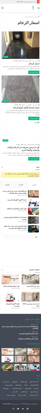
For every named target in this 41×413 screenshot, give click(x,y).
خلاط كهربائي (28, 388)
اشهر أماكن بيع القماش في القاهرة (16, 208)
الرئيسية (35, 17)
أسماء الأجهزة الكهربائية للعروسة (16, 200)
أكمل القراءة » (34, 72)
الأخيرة (21, 185)
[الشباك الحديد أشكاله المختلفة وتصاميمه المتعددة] (33, 220)
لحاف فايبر (15, 391)
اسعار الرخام (34, 63)
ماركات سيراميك (22, 395)
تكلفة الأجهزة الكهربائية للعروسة (27, 1)
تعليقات (7, 185)
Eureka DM (6, 404)
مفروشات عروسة (10, 395)
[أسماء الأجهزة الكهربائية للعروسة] (33, 202)
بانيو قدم (36, 388)
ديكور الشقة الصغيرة (17, 388)
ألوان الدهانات (23, 381)
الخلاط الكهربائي (34, 385)
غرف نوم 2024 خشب (32, 286)
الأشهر (34, 185)
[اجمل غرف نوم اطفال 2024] (33, 351)
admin (36, 144)
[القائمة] (2, 8)
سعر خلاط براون (34, 391)
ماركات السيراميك (33, 395)
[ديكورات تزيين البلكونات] (7, 367)
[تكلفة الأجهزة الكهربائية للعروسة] (10, 297)
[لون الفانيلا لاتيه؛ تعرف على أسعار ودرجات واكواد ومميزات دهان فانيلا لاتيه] (33, 193)
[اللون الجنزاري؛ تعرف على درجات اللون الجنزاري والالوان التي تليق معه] (33, 229)
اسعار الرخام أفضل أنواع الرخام (26, 107)
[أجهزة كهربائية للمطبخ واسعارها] (33, 367)
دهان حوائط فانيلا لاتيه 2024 (11, 286)
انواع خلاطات (18, 385)
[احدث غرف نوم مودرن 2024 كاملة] (30, 297)
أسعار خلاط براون (34, 381)
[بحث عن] (39, 8)
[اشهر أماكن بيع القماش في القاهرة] (33, 211)
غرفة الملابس (24, 391)
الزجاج (25, 385)
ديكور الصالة (6, 388)
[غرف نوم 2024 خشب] (30, 279)
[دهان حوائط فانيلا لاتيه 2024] (10, 279)
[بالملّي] (33, 8)
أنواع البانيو (14, 381)
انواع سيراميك (8, 385)
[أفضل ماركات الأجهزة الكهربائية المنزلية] (20, 367)
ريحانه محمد (35, 61)
